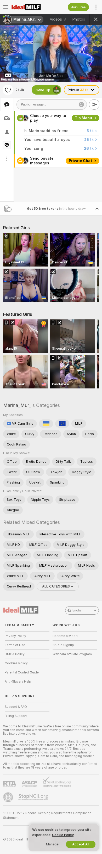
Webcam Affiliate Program (72, 654)
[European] (62, 423)
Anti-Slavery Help (18, 681)
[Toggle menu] (6, 7)
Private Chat (80, 161)
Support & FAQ (16, 707)
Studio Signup (63, 645)
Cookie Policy (62, 835)
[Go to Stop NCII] (33, 797)
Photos (82, 19)
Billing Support (16, 716)
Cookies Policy (16, 663)
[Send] (94, 104)
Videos (58, 19)
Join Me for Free (51, 75)
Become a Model (65, 636)
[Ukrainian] (46, 423)
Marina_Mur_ (17, 405)
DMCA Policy (15, 654)
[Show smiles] (81, 104)
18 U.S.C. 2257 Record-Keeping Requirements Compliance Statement (47, 815)
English (77, 610)
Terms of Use (15, 645)
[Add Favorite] (8, 90)
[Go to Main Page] (31, 7)
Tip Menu (83, 118)
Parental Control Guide (22, 672)
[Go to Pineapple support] (8, 797)
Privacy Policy (15, 636)
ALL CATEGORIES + (57, 586)
